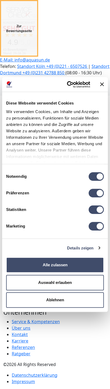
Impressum (23, 381)
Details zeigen (80, 248)
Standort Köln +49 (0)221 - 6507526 (52, 66)
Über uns (21, 328)
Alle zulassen (55, 265)
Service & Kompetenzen (36, 322)
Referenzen (23, 347)
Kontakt (20, 334)
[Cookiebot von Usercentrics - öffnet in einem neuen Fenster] (68, 84)
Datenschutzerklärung (34, 375)
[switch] (96, 193)
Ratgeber (21, 354)
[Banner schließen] (102, 84)
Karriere (20, 341)
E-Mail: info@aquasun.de (25, 60)
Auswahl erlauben (55, 282)
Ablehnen (55, 300)
